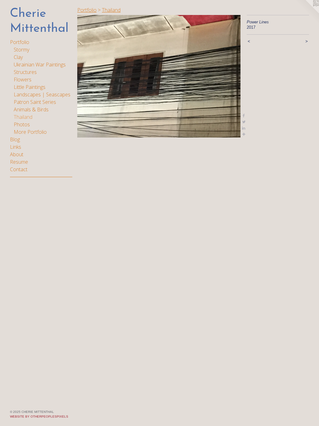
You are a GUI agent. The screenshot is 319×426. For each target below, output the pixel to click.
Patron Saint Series (35, 102)
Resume (19, 161)
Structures (25, 72)
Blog (15, 139)
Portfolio (19, 42)
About (16, 154)
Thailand (23, 117)
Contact (18, 169)
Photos (22, 124)
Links (15, 146)
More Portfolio (30, 131)
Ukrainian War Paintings (40, 64)
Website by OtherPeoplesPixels (39, 416)
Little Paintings (29, 87)
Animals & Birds (31, 109)
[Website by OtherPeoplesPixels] (306, 12)
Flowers (22, 79)
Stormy (21, 49)
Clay (18, 57)
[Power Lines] (158, 76)
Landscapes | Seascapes (42, 94)
